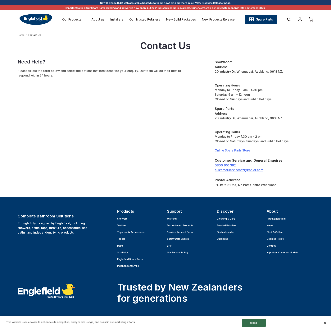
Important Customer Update (282, 252)
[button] (261, 19)
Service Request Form (180, 232)
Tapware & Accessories (131, 232)
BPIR (169, 245)
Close (253, 322)
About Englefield (276, 218)
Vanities (121, 225)
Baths (120, 245)
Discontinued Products (180, 225)
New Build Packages (181, 19)
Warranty (172, 218)
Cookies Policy (275, 238)
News (270, 225)
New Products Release (218, 19)
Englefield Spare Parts (130, 259)
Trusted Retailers (227, 225)
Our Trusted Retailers (144, 19)
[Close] (325, 323)
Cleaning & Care (226, 218)
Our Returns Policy (177, 252)
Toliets (121, 238)
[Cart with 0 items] (311, 19)
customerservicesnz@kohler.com (239, 170)
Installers (116, 19)
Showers (122, 218)
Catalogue (223, 238)
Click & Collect (275, 232)
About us (97, 19)
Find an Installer (225, 232)
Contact (271, 245)
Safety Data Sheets (178, 238)
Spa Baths (123, 252)
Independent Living (128, 265)
